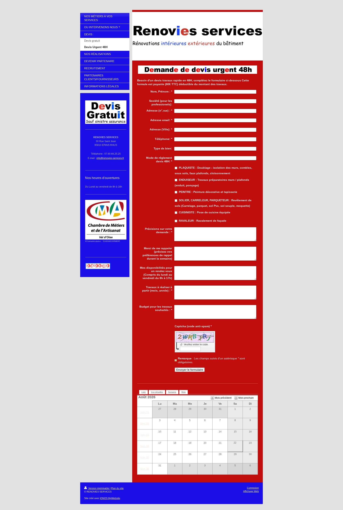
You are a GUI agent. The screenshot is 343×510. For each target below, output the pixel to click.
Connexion (253, 488)
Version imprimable (99, 488)
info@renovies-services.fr (110, 158)
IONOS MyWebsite (110, 498)
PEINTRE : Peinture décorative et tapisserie (208, 191)
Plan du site (117, 488)
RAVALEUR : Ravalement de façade (202, 220)
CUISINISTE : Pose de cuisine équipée (204, 212)
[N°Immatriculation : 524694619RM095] (105, 220)
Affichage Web (251, 491)
